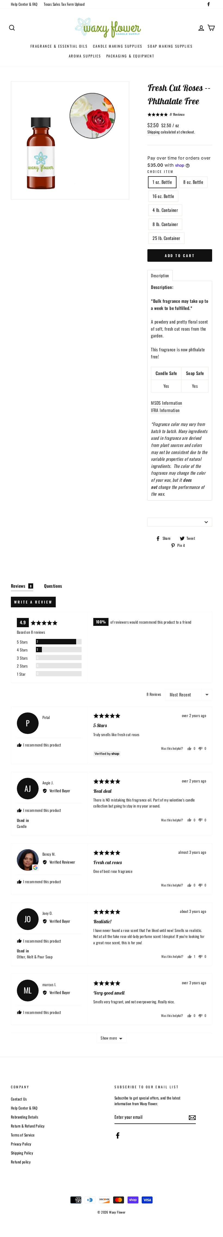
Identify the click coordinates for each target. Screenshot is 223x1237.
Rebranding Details (24, 1117)
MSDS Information (166, 403)
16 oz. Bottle (163, 196)
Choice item (160, 171)
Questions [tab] (53, 586)
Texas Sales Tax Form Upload (64, 4)
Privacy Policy (21, 1144)
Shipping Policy (22, 1153)
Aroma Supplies (85, 56)
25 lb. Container (166, 238)
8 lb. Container (165, 224)
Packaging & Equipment (130, 56)
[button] (165, 114)
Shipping (153, 132)
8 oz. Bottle (193, 182)
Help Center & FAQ (24, 4)
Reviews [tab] (21, 586)
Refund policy (20, 1162)
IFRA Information (165, 410)
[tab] (159, 275)
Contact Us (19, 1099)
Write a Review (33, 602)
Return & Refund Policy (28, 1126)
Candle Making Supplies (118, 46)
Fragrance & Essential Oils (59, 46)
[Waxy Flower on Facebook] (117, 1135)
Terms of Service (23, 1135)
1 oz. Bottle (162, 182)
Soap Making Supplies (170, 46)
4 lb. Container (165, 210)
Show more (109, 1038)
